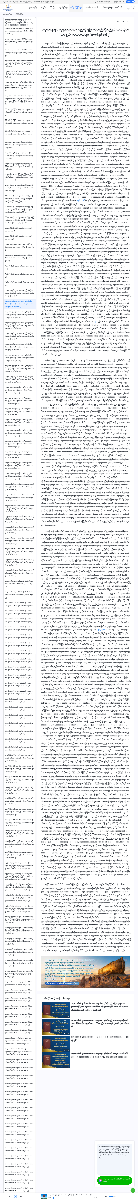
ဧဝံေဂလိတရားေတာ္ (91, 7)
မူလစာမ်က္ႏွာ (33, 7)
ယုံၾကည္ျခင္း (101, 630)
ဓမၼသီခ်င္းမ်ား (63, 7)
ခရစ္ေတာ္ (80, 200)
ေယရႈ (94, 321)
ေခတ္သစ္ (118, 7)
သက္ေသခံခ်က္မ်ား (106, 7)
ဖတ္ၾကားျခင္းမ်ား (20, 14)
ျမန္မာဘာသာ (120, 2)
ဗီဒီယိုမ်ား (53, 7)
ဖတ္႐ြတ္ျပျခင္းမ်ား (76, 7)
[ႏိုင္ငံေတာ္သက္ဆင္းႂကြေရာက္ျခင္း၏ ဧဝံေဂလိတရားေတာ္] (9, 8)
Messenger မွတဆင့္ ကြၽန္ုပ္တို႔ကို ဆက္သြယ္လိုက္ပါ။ (116, 1180)
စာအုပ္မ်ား (44, 7)
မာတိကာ (45, 21)
